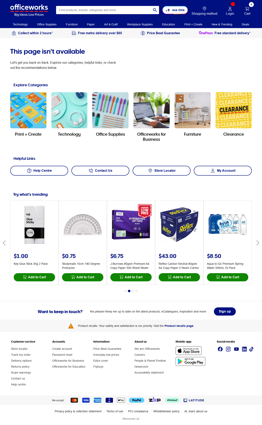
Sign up (225, 311)
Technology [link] (20, 24)
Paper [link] (91, 24)
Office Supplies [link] (46, 24)
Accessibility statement (149, 372)
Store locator (19, 348)
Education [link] (168, 24)
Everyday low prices (106, 354)
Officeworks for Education (68, 366)
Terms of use (114, 411)
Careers (139, 354)
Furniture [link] (72, 24)
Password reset (62, 354)
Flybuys (98, 366)
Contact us (18, 378)
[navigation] (20, 24)
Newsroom (141, 366)
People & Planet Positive (150, 360)
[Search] (155, 10)
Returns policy (20, 366)
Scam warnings (21, 372)
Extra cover (100, 360)
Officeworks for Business (68, 360)
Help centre (18, 384)
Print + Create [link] (193, 24)
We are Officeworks (147, 348)
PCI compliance (138, 411)
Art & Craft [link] (111, 24)
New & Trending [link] (222, 24)
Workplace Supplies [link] (140, 24)
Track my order (21, 354)
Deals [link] (245, 24)
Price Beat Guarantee (107, 348)
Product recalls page (179, 325)
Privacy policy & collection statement (78, 411)
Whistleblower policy (166, 411)
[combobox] (107, 10)
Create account (62, 348)
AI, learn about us (195, 411)
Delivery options (21, 360)
